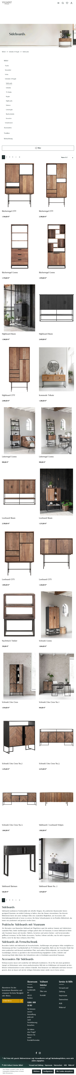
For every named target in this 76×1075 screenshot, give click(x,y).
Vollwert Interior (44, 984)
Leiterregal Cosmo (9, 457)
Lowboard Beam (8, 518)
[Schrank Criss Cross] (19, 676)
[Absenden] (21, 1001)
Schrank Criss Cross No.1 (49, 702)
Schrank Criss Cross (10, 702)
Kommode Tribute (46, 396)
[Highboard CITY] (19, 369)
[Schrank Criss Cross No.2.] (56, 737)
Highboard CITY (8, 396)
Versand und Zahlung (63, 990)
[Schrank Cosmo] (56, 614)
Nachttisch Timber (9, 641)
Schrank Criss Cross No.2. (49, 764)
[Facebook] (36, 1054)
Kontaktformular (33, 1040)
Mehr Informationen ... (8, 1073)
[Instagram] (40, 1054)
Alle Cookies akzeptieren (64, 1071)
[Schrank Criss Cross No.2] (19, 737)
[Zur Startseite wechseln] (7, 2)
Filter (39, 148)
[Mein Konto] (71, 3)
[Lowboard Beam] (19, 492)
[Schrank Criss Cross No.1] (56, 676)
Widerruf (62, 1008)
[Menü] (58, 3)
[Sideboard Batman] (19, 860)
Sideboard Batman (9, 887)
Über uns (43, 991)
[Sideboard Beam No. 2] (56, 860)
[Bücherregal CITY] (19, 185)
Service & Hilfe (66, 982)
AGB (60, 1004)
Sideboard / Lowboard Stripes (51, 825)
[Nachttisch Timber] (19, 614)
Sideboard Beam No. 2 (48, 887)
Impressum (63, 996)
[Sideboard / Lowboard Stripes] (56, 798)
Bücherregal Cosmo (10, 273)
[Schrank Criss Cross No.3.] (19, 798)
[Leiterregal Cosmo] (19, 430)
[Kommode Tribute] (56, 369)
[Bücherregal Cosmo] (19, 246)
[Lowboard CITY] (19, 553)
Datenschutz (63, 1000)
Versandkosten (40, 1058)
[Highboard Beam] (19, 307)
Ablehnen (36, 1071)
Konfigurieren (48, 1071)
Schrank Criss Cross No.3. (12, 825)
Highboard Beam (9, 334)
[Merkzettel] (67, 3)
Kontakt (43, 995)
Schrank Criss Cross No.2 (12, 764)
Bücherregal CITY (9, 211)
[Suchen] (63, 3)
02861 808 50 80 (31, 1004)
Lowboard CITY (8, 580)
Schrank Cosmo (45, 641)
